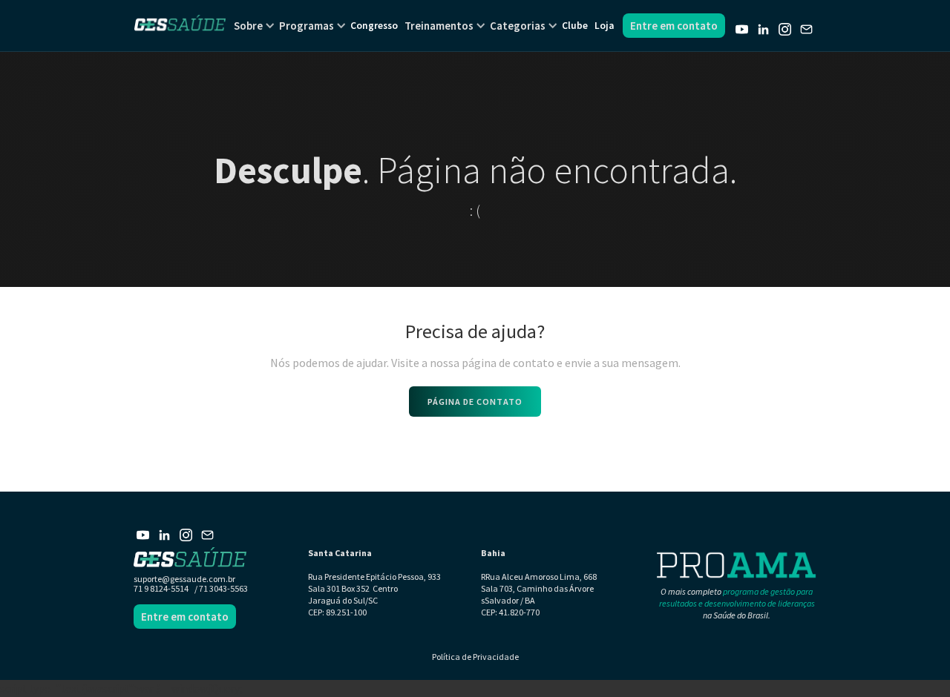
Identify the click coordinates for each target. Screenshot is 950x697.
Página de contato (475, 401)
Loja (604, 25)
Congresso (374, 25)
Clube (575, 25)
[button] (248, 25)
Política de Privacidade (475, 656)
